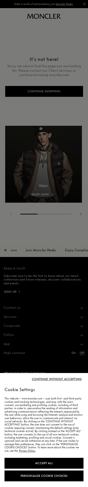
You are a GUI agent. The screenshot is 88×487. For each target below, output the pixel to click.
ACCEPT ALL (44, 463)
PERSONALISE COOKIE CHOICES (44, 476)
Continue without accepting (57, 379)
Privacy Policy (27, 450)
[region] (44, 430)
